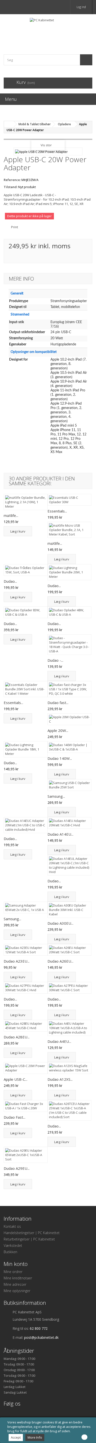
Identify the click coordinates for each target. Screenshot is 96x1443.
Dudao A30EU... (60, 923)
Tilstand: (10, 187)
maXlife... (11, 515)
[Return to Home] (9, 124)
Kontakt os (12, 1226)
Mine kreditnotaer (18, 1278)
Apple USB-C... (15, 1079)
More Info (35, 1437)
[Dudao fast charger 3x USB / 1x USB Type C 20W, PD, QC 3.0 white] (69, 689)
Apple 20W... (58, 730)
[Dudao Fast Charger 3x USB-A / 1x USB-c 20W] (26, 1106)
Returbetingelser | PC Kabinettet (29, 1239)
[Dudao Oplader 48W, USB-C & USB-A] (69, 612)
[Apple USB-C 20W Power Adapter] (26, 1068)
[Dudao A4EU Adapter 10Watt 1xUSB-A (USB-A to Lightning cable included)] (69, 1028)
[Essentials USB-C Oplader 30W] (69, 500)
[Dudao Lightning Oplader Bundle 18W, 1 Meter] (26, 749)
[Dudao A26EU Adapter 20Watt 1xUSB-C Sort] (69, 950)
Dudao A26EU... (60, 961)
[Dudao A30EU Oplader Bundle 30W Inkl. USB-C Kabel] (69, 910)
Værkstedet (13, 1245)
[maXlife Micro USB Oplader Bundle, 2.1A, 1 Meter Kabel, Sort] (69, 530)
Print (14, 227)
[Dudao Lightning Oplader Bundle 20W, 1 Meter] (69, 572)
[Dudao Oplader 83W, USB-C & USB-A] (26, 612)
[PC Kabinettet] (48, 30)
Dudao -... (55, 660)
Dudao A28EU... (17, 1036)
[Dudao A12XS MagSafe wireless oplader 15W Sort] (69, 1068)
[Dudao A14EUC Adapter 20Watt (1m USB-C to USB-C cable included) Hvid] (26, 825)
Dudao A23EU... (17, 961)
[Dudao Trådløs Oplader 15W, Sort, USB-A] (26, 570)
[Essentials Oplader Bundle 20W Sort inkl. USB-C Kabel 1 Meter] (26, 689)
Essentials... (57, 511)
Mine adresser (15, 1284)
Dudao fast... (58, 702)
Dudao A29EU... (17, 1168)
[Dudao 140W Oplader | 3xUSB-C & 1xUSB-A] (69, 747)
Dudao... (10, 581)
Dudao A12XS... (60, 1079)
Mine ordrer (13, 1271)
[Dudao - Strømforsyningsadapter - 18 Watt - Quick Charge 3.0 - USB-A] (69, 644)
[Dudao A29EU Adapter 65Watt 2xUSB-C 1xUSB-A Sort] (26, 1155)
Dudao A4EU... (59, 1041)
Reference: (12, 180)
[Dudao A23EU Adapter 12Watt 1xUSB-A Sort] (26, 950)
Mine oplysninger (17, 1290)
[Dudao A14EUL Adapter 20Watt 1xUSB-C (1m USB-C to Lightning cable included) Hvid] (69, 865)
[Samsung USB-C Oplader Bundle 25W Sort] (69, 785)
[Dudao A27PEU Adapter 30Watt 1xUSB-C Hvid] (26, 988)
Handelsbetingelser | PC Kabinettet (32, 1232)
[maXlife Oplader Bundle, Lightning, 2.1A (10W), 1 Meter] (26, 502)
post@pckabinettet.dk (41, 1337)
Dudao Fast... (14, 1117)
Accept (16, 1437)
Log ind (81, 7)
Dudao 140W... (60, 758)
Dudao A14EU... (60, 834)
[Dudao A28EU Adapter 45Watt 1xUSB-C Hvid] (26, 1026)
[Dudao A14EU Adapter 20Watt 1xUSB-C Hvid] (69, 823)
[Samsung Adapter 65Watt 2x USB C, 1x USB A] (26, 907)
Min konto (16, 1263)
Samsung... (56, 796)
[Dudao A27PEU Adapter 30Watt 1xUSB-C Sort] (69, 988)
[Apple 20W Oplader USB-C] (69, 719)
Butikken (10, 1252)
